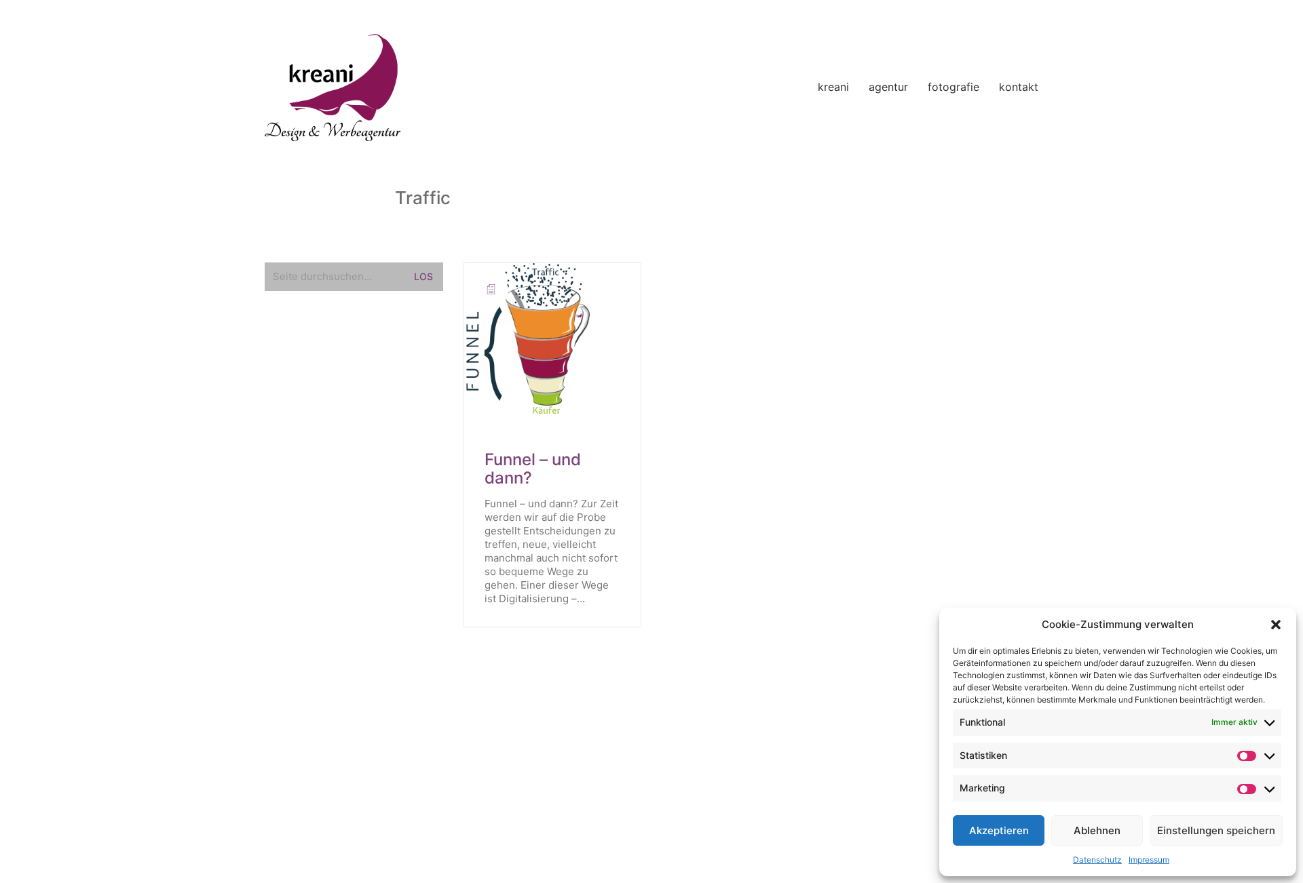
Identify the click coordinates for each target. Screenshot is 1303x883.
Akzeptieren (999, 830)
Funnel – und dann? (533, 469)
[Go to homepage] (332, 87)
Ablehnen (1097, 830)
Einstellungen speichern (1216, 830)
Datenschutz (1097, 860)
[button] (1276, 624)
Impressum (1149, 860)
